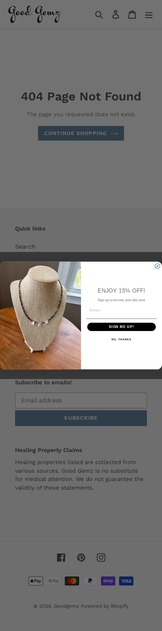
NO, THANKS (121, 339)
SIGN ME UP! (121, 327)
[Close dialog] (157, 266)
